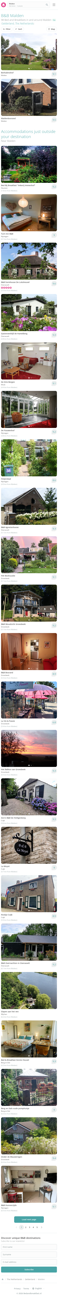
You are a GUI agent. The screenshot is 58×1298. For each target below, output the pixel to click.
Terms (26, 1288)
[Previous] (4, 51)
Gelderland (8, 23)
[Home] (2, 1279)
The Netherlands (24, 23)
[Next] (53, 51)
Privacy (17, 1288)
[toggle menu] (54, 4)
